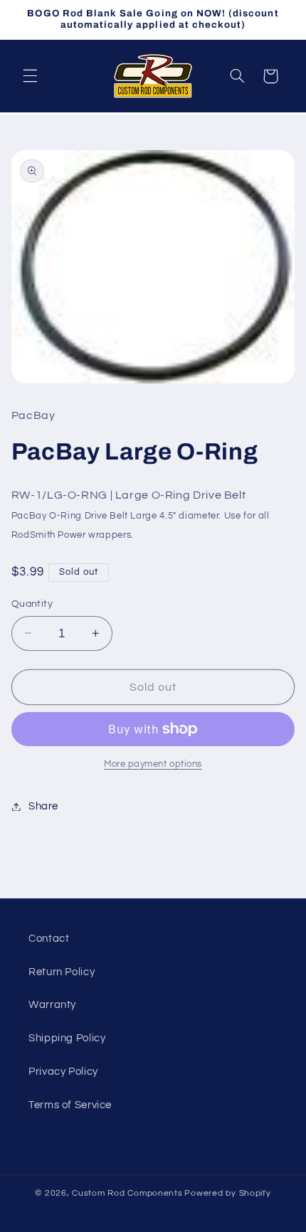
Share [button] (43, 806)
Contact (48, 938)
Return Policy (61, 972)
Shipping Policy (66, 1038)
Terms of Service (70, 1105)
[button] (30, 76)
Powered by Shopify (227, 1193)
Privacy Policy (63, 1071)
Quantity (32, 604)
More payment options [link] (153, 764)
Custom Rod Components (127, 1193)
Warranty (52, 1004)
